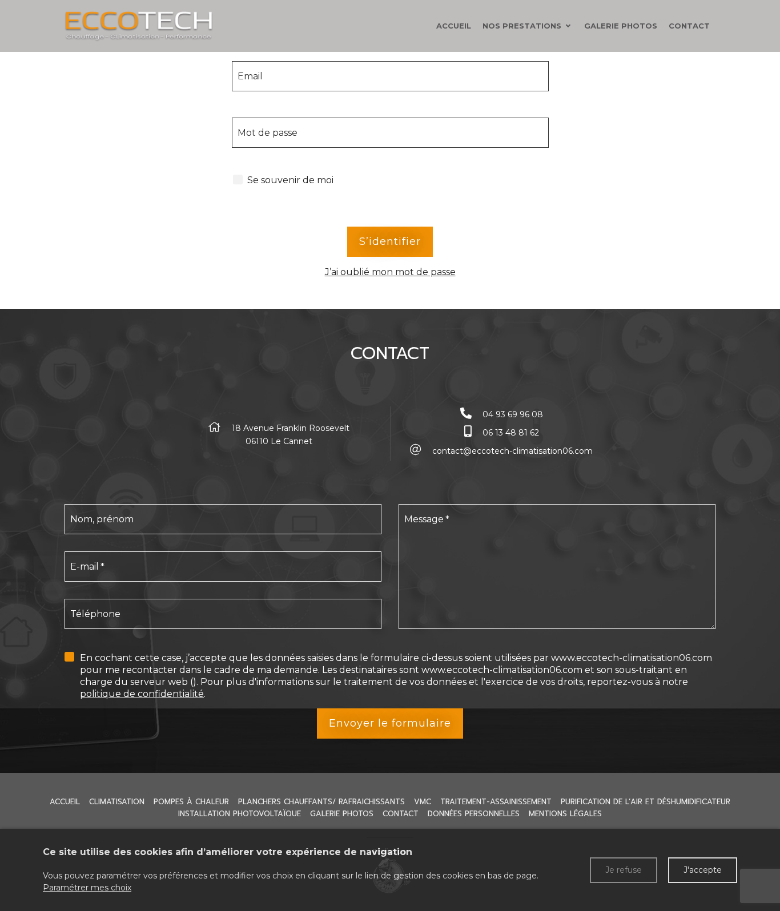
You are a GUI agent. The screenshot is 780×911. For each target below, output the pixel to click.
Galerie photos (620, 25)
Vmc (422, 801)
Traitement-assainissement (496, 801)
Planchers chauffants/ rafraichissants (321, 801)
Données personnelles (474, 813)
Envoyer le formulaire (390, 723)
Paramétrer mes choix (87, 887)
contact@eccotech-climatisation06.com (512, 451)
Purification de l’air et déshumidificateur (645, 801)
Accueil (453, 25)
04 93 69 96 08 (513, 414)
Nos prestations (522, 25)
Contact (689, 25)
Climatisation (116, 801)
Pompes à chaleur (191, 801)
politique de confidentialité (142, 693)
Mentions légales (565, 813)
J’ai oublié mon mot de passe (390, 272)
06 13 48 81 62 (511, 433)
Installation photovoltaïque (239, 813)
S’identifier (390, 241)
